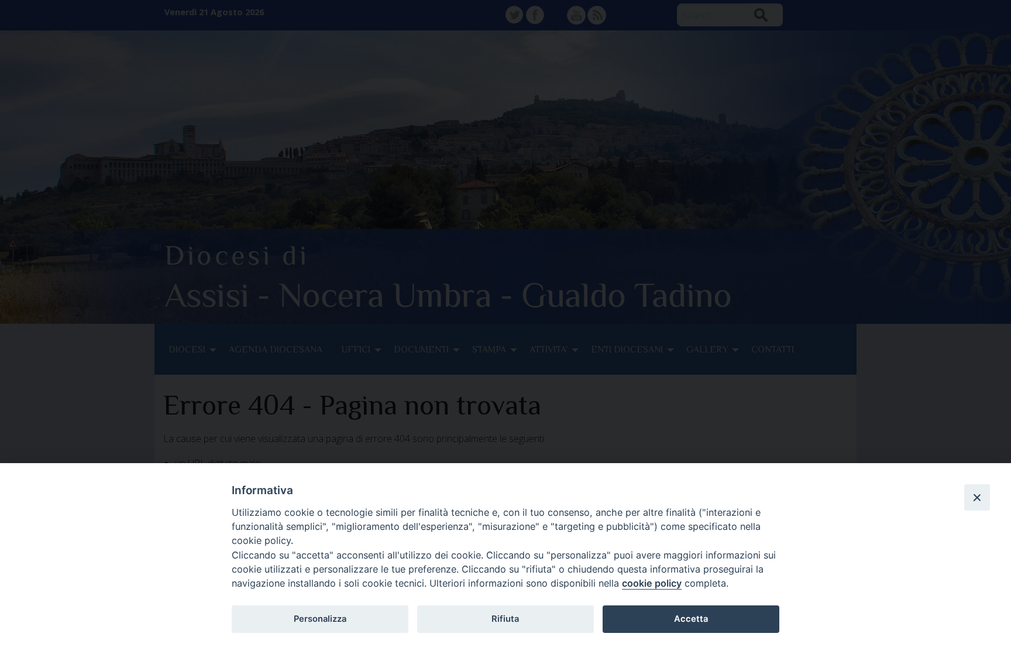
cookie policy (652, 583)
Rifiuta (505, 619)
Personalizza (320, 619)
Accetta (691, 619)
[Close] (977, 497)
